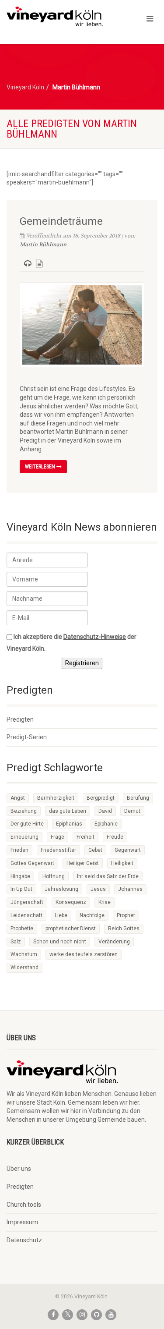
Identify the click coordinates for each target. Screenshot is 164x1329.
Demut (132, 811)
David (105, 811)
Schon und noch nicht (59, 942)
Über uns (19, 1168)
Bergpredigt (101, 798)
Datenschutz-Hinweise (94, 636)
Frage (57, 837)
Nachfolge (92, 915)
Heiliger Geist (82, 863)
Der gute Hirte (27, 824)
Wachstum (23, 954)
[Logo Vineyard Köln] (55, 16)
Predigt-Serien (27, 737)
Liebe (61, 915)
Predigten (20, 719)
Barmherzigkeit (55, 798)
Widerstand (24, 967)
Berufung (138, 798)
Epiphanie (106, 824)
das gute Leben (67, 811)
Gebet (95, 850)
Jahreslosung (61, 889)
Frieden (19, 850)
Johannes (130, 889)
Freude (115, 837)
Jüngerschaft (26, 902)
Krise (104, 902)
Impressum (22, 1222)
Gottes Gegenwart (32, 863)
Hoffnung (53, 876)
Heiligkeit (122, 863)
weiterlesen (40, 467)
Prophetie (21, 928)
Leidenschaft (26, 915)
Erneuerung (24, 837)
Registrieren (82, 662)
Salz (15, 942)
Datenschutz (24, 1240)
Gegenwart (128, 850)
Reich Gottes (124, 928)
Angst (17, 798)
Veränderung (114, 942)
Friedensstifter (58, 850)
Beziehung (23, 811)
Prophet (126, 915)
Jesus (98, 889)
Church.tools (24, 1204)
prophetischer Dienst (70, 928)
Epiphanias (69, 824)
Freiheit (85, 837)
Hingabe (20, 876)
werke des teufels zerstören (83, 954)
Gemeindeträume (61, 221)
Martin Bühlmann (43, 244)
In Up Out (21, 889)
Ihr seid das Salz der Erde (108, 876)
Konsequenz (71, 902)
